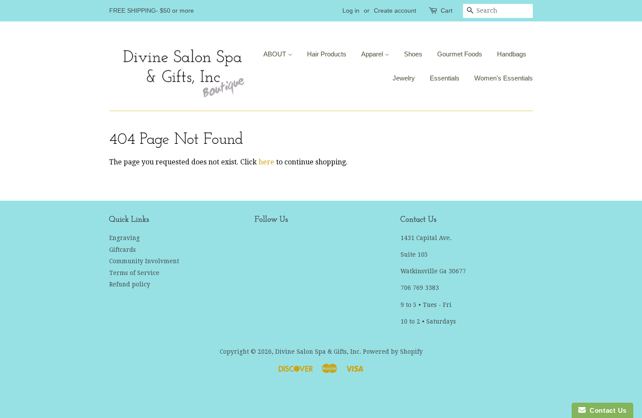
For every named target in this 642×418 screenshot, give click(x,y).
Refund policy (129, 284)
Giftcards (122, 249)
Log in (350, 10)
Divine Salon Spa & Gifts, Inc (317, 351)
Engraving (124, 237)
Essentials (444, 78)
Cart (446, 10)
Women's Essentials (503, 78)
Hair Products (326, 54)
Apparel (373, 54)
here (266, 162)
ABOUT (275, 54)
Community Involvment (144, 261)
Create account (395, 10)
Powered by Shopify (393, 351)
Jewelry (404, 78)
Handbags (511, 54)
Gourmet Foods (459, 54)
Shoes (413, 54)
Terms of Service (134, 272)
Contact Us (606, 410)
